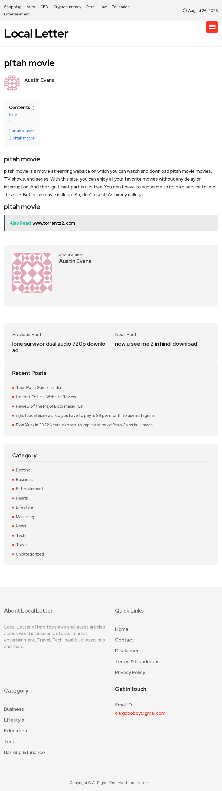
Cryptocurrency (67, 6)
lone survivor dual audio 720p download (58, 347)
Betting (23, 470)
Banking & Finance (24, 752)
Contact (124, 640)
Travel (22, 544)
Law (103, 6)
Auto (31, 6)
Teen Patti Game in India (38, 387)
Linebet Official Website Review (46, 397)
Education (121, 6)
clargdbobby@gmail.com (140, 713)
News (21, 526)
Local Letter (36, 33)
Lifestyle (24, 507)
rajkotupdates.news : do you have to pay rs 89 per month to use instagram (85, 415)
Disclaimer (127, 650)
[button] (212, 27)
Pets (90, 6)
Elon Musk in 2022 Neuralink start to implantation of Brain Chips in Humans (84, 425)
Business (24, 479)
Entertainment (17, 14)
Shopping (12, 6)
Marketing (25, 517)
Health (22, 498)
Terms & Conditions (137, 661)
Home (122, 629)
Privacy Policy (130, 672)
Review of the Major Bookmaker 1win (49, 406)
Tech (20, 535)
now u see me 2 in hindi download (156, 344)
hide (13, 114)
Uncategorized (30, 554)
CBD (44, 6)
